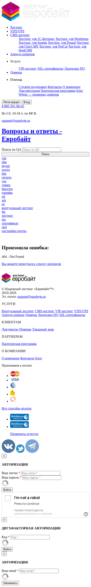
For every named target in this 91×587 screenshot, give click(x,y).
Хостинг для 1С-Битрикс (37, 39)
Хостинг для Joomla (33, 42)
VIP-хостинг (28, 68)
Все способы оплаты (17, 408)
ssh (4, 200)
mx (4, 219)
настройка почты (14, 231)
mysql (6, 166)
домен (6, 185)
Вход (26, 102)
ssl (3, 196)
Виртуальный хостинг (18, 311)
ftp (3, 212)
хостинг (7, 215)
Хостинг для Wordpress (71, 39)
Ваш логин (11, 473)
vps (4, 181)
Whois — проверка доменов (39, 94)
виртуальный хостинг (17, 208)
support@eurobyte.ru (16, 120)
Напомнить (10, 583)
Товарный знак (43, 329)
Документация (29, 90)
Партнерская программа (58, 90)
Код (6, 537)
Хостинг (16, 27)
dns (4, 173)
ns (3, 204)
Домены (16, 72)
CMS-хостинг (20, 35)
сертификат (10, 223)
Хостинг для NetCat (53, 46)
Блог (79, 90)
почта (6, 170)
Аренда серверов (22, 54)
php (4, 162)
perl (4, 227)
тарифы (7, 192)
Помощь (25, 329)
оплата (6, 177)
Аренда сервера (13, 315)
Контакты (55, 87)
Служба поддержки (33, 87)
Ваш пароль (11, 477)
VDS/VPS (17, 31)
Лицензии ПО (74, 68)
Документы (10, 329)
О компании (71, 87)
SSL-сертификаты (50, 68)
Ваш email (10, 571)
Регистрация (11, 102)
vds (4, 158)
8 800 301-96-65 (13, 106)
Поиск (45, 154)
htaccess (7, 189)
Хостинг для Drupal (62, 42)
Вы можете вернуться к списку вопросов (31, 264)
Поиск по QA (11, 149)
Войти (7, 489)
